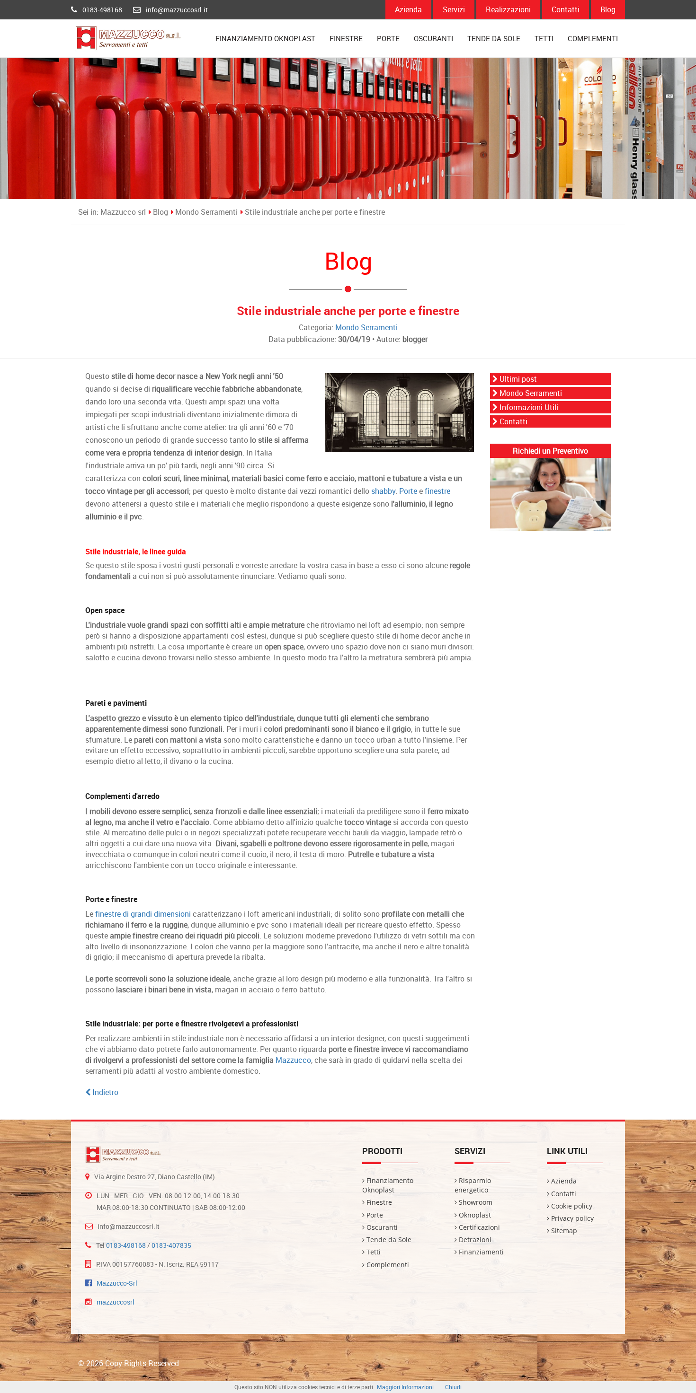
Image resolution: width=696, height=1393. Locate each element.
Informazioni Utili (528, 407)
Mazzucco (293, 1060)
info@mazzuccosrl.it (177, 9)
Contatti (566, 9)
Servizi (454, 9)
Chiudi (453, 1387)
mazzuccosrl (115, 1301)
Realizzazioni (508, 9)
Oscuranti (433, 38)
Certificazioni (478, 1227)
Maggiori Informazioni (405, 1387)
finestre (437, 491)
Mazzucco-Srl (117, 1283)
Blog (608, 9)
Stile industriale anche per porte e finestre (315, 212)
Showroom (474, 1202)
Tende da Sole (493, 38)
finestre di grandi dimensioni (143, 914)
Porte (388, 38)
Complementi (593, 38)
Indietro (104, 1092)
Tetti (544, 38)
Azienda (408, 9)
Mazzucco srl (123, 212)
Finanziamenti (480, 1251)
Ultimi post (517, 379)
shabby (383, 491)
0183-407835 (171, 1245)
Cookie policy (570, 1205)
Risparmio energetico (473, 1185)
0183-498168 (102, 9)
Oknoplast (474, 1214)
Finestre (346, 38)
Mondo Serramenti (206, 212)
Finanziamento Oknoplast (265, 38)
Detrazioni (474, 1239)
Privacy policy (571, 1218)
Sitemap (563, 1230)
